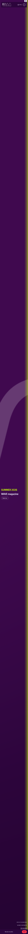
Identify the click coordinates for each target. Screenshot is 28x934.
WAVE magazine (24, 928)
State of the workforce (22, 922)
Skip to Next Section (6, 6)
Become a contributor (22, 925)
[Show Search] (24, 4)
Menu (21, 4)
